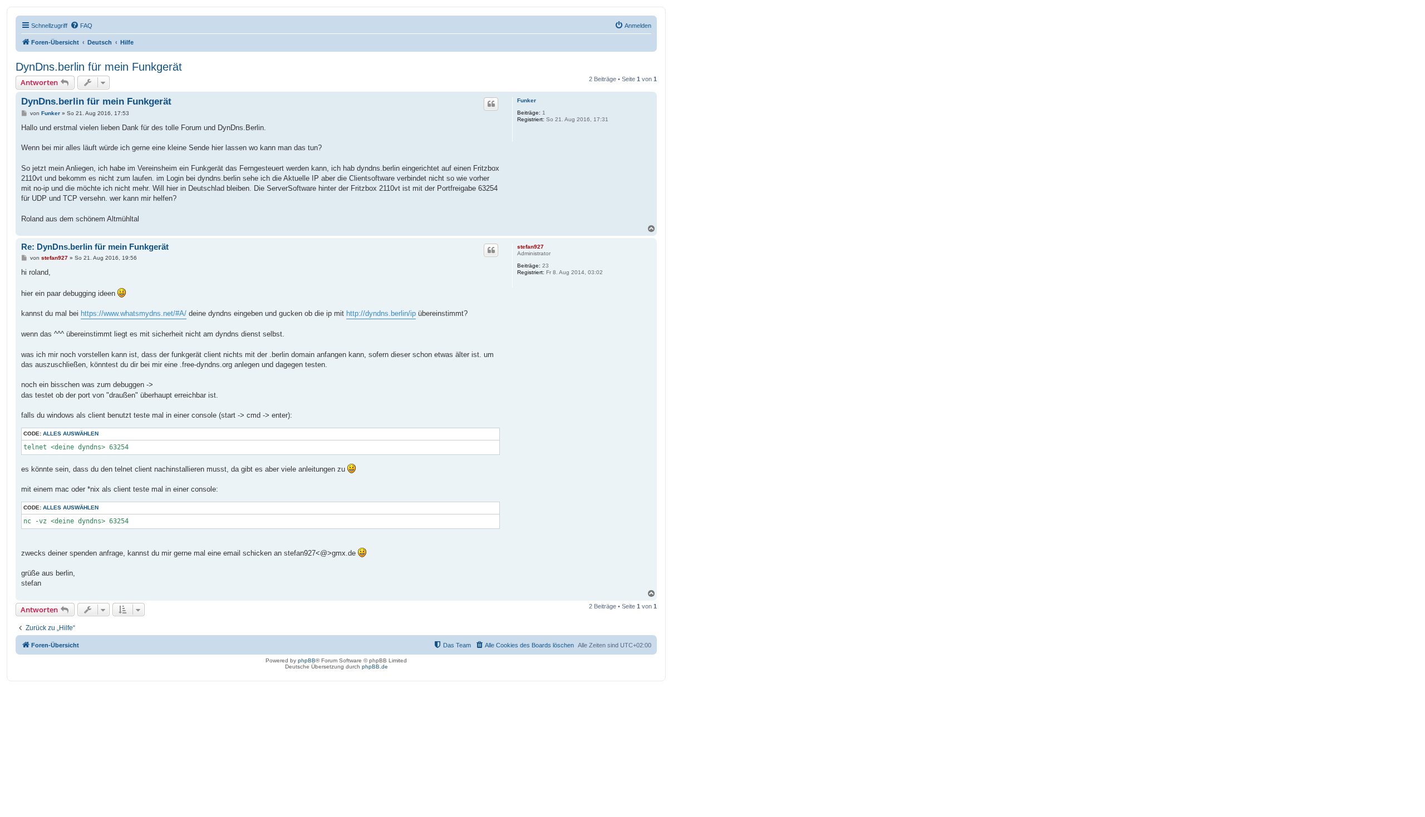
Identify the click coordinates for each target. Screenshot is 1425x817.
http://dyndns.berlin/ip (381, 313)
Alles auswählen (71, 433)
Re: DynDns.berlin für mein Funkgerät (95, 246)
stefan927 (530, 247)
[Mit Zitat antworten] (491, 104)
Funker (526, 100)
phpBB (307, 660)
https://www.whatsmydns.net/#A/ (133, 313)
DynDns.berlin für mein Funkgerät (99, 67)
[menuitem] (81, 25)
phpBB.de (375, 666)
